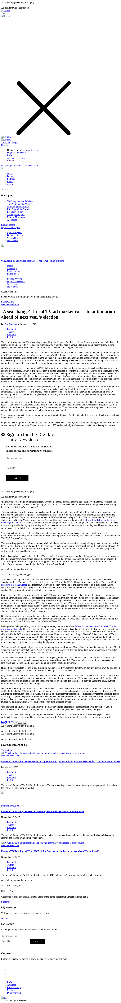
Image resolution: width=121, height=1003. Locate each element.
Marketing (12, 268)
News (4, 165)
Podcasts (21, 165)
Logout (10, 160)
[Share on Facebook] (5, 723)
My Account (7, 227)
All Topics (12, 220)
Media (10, 266)
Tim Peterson (11, 324)
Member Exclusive (10, 304)
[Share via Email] (12, 723)
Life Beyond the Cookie (18, 209)
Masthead (11, 990)
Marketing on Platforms (18, 206)
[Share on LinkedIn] (2, 723)
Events (29, 165)
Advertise (11, 985)
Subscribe (5, 142)
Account (5, 918)
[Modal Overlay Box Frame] (60, 458)
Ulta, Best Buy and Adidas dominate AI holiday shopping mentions (32, 261)
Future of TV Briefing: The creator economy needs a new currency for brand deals (42, 811)
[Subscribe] (6, 139)
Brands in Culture (15, 212)
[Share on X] (9, 723)
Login (15, 142)
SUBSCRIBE (7, 301)
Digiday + (12, 165)
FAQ (9, 155)
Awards (36, 165)
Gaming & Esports (15, 214)
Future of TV (13, 273)
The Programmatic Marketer (20, 204)
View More (6, 750)
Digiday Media (14, 993)
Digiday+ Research (16, 235)
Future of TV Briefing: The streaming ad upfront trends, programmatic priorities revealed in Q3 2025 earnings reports (60, 761)
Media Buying (14, 271)
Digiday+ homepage (16, 152)
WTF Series (12, 238)
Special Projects (14, 232)
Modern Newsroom (16, 217)
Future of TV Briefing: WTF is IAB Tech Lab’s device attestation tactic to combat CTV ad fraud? (50, 851)
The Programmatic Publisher (20, 201)
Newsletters (12, 240)
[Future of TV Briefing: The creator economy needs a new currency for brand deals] (7, 803)
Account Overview (16, 158)
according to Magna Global (14, 585)
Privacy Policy (14, 987)
